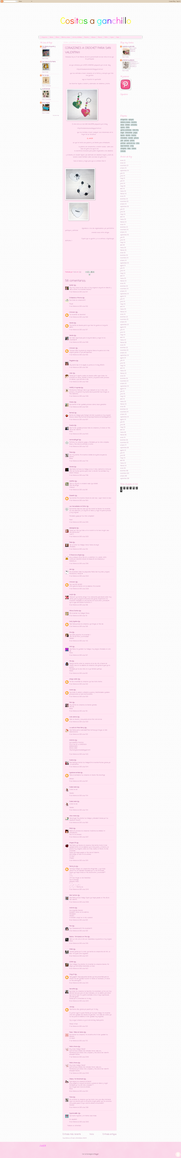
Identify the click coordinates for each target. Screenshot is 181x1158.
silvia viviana (73, 816)
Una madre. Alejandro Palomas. (133, 49)
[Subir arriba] (178, 1155)
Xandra (71, 323)
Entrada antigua (109, 1134)
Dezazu (71, 402)
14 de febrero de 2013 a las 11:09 (78, 367)
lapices (123, 135)
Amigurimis (44, 37)
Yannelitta (72, 989)
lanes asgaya (46, 103)
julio (121, 173)
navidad (130, 138)
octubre (122, 168)
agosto (122, 266)
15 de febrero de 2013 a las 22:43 (79, 889)
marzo (122, 191)
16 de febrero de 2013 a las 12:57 (78, 956)
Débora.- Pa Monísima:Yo (76, 1079)
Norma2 (71, 413)
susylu (71, 595)
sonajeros (123, 149)
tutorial (134, 149)
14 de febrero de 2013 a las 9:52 (78, 306)
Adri (70, 569)
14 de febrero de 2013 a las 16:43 (78, 434)
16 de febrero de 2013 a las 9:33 (78, 931)
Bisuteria (86, 37)
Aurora (71, 690)
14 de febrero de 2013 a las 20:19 (78, 522)
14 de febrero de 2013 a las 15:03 (78, 407)
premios (123, 143)
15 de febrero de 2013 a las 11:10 (78, 711)
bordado (127, 125)
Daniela (71, 467)
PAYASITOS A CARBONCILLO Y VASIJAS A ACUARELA (134, 64)
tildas (128, 149)
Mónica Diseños (74, 611)
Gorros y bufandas (77, 37)
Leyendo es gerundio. (128, 47)
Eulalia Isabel (73, 787)
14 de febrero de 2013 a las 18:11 (78, 490)
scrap (131, 146)
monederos (124, 138)
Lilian (70, 373)
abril (121, 189)
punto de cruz (131, 143)
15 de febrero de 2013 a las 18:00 (78, 823)
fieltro (127, 127)
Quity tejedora (73, 622)
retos (137, 143)
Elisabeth (72, 496)
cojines (123, 127)
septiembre (123, 171)
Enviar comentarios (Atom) (79, 1138)
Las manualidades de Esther (77, 506)
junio (121, 176)
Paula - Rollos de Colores (76, 1032)
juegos (135, 133)
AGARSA (71, 481)
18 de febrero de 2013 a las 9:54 (78, 1091)
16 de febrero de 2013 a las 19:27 (78, 969)
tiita (70, 661)
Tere (70, 926)
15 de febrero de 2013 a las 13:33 (78, 722)
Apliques (93, 37)
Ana (70, 632)
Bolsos (57, 37)
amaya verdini (73, 679)
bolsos (122, 125)
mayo (121, 178)
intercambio (128, 133)
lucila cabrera (73, 717)
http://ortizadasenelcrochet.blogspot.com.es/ (90, 69)
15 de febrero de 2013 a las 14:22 (78, 754)
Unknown (72, 312)
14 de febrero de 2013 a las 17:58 (78, 475)
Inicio (92, 1134)
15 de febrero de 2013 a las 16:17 (78, 781)
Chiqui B (71, 974)
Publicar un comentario (74, 1126)
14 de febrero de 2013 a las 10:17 (78, 330)
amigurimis (124, 120)
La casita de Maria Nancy (76, 728)
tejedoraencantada (74, 773)
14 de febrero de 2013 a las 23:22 (79, 576)
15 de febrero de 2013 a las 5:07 (78, 655)
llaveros (128, 135)
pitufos (132, 141)
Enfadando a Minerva (75, 298)
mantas (133, 135)
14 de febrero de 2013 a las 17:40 (78, 461)
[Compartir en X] (90, 272)
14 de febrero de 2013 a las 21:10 (78, 549)
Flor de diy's (45, 75)
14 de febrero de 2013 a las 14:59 (78, 396)
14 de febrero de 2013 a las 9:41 (78, 292)
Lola (70, 1007)
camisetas (134, 125)
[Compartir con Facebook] (92, 272)
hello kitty (135, 130)
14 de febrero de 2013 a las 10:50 (78, 355)
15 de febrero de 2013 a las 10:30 (78, 697)
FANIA (71, 949)
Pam (70, 703)
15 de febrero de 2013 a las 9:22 (78, 684)
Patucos (100, 37)
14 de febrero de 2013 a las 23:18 (78, 564)
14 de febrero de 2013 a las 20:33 (79, 537)
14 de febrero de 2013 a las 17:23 (78, 447)
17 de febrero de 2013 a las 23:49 (79, 1073)
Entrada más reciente (72, 1134)
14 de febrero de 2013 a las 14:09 (78, 382)
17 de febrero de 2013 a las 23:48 (79, 1057)
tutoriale (123, 151)
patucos (136, 138)
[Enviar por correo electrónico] (86, 272)
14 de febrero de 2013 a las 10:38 (78, 342)
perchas (126, 141)
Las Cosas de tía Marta (49, 62)
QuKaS (71, 285)
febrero (122, 194)
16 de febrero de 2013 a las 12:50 (78, 943)
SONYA (71, 962)
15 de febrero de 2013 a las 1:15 (78, 616)
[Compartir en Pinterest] (93, 272)
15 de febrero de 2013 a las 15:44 (78, 767)
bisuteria (133, 122)
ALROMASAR (46, 89)
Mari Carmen (73, 895)
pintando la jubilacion (128, 60)
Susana (71, 425)
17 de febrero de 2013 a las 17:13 (78, 1041)
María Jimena (73, 1047)
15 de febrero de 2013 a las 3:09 (78, 627)
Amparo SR (72, 843)
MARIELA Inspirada (75, 388)
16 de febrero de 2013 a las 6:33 (78, 920)
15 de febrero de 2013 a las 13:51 (78, 734)
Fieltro (106, 37)
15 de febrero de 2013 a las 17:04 (78, 796)
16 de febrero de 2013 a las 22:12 (78, 983)
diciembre (123, 199)
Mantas (51, 37)
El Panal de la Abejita (75, 555)
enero (121, 161)
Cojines (112, 37)
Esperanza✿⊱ (73, 1113)
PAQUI (71, 828)
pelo (122, 141)
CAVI (70, 647)
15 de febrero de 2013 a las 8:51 (78, 673)
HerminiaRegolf (73, 440)
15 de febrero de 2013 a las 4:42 (78, 641)
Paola (70, 542)
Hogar (117, 37)
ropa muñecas (125, 146)
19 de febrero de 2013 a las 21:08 (78, 1107)
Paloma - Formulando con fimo (78, 937)
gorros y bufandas (126, 130)
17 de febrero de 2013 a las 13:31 (78, 1026)
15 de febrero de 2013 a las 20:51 (78, 861)
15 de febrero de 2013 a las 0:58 (78, 605)
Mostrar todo (56, 115)
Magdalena (72, 361)
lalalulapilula (72, 528)
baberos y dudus (125, 122)
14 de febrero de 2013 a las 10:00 (78, 317)
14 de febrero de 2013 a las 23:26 (79, 589)
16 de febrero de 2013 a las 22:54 (79, 1001)
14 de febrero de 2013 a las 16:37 (78, 420)
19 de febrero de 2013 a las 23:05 (79, 1122)
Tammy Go (72, 866)
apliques (131, 120)
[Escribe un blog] (88, 272)
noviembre (123, 166)
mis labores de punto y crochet (48, 47)
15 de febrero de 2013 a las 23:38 (79, 902)
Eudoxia (71, 760)
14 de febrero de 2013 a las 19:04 (78, 501)
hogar (122, 133)
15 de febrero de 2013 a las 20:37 (78, 837)
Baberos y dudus (66, 37)
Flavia (71, 452)
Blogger (96, 1154)
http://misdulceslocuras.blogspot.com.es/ (89, 128)
